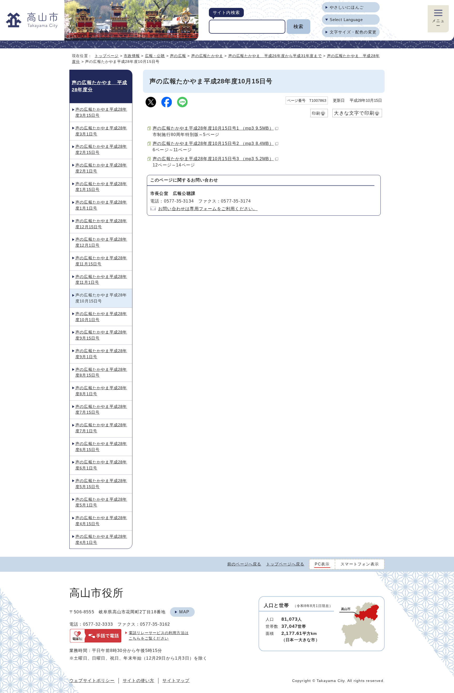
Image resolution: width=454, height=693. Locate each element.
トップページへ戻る (285, 564)
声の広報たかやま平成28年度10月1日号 (101, 316)
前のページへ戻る (244, 564)
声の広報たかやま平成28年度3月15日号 (101, 112)
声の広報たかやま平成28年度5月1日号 (101, 502)
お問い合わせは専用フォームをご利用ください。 (207, 208)
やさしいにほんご (347, 7)
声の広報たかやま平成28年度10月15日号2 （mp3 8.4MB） (213, 143)
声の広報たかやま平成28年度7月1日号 (101, 428)
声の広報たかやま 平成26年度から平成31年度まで (275, 56)
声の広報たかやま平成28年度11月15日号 (101, 261)
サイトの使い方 (138, 680)
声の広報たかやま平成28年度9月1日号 (101, 353)
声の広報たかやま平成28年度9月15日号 (101, 335)
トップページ (106, 56)
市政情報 (132, 56)
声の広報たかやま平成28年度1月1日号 (101, 205)
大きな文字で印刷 (354, 113)
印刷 (316, 113)
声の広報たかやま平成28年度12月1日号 (101, 242)
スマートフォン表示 (359, 564)
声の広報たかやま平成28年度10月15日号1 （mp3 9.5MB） (213, 128)
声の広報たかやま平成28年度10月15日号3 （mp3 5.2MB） (213, 158)
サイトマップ (175, 680)
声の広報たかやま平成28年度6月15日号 (101, 446)
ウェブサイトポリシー (92, 680)
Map (184, 612)
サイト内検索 (226, 12)
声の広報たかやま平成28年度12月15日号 (101, 224)
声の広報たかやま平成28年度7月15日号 (101, 409)
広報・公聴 (155, 56)
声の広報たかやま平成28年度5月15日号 (101, 483)
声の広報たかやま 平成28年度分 (99, 86)
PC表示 (322, 564)
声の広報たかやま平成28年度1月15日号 (101, 186)
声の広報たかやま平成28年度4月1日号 (101, 539)
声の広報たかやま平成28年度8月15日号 (101, 372)
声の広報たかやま (207, 56)
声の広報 (178, 56)
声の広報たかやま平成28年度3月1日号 (101, 131)
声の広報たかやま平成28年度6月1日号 (101, 465)
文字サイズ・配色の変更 (353, 32)
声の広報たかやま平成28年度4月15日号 (101, 520)
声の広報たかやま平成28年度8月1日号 (101, 391)
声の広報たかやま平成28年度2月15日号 (101, 149)
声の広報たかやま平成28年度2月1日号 (101, 168)
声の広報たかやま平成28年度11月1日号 (101, 279)
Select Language (346, 19)
